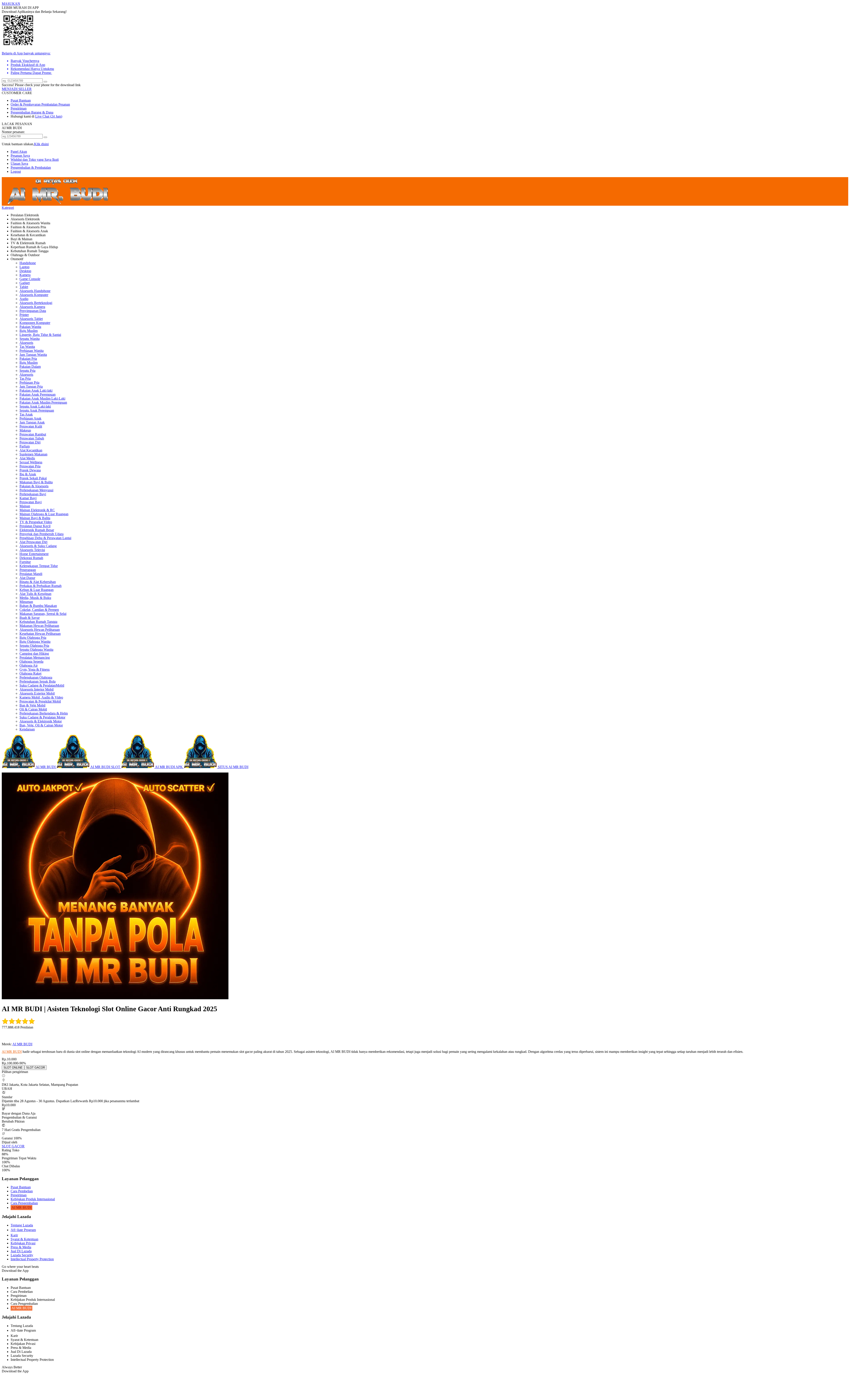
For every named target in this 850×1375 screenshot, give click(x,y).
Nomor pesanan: (13, 132)
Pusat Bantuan (21, 100)
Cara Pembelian (22, 1191)
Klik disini (41, 144)
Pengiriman (19, 108)
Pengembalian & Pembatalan (31, 167)
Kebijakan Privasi (23, 1243)
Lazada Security (22, 1255)
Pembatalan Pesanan (55, 104)
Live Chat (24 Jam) (48, 116)
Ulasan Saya (19, 163)
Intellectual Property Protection (32, 1259)
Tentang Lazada (22, 1225)
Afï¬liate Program (23, 1230)
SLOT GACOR (13, 1146)
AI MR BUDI (22, 1044)
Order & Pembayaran (26, 104)
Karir (14, 1235)
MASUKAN (11, 4)
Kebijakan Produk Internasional (33, 1199)
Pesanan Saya (20, 155)
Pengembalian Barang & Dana (32, 112)
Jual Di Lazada (21, 1251)
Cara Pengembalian (24, 1203)
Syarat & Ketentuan (24, 1239)
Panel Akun (19, 151)
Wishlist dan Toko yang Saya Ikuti (35, 159)
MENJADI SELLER (17, 89)
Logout (16, 171)
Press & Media (21, 1247)
